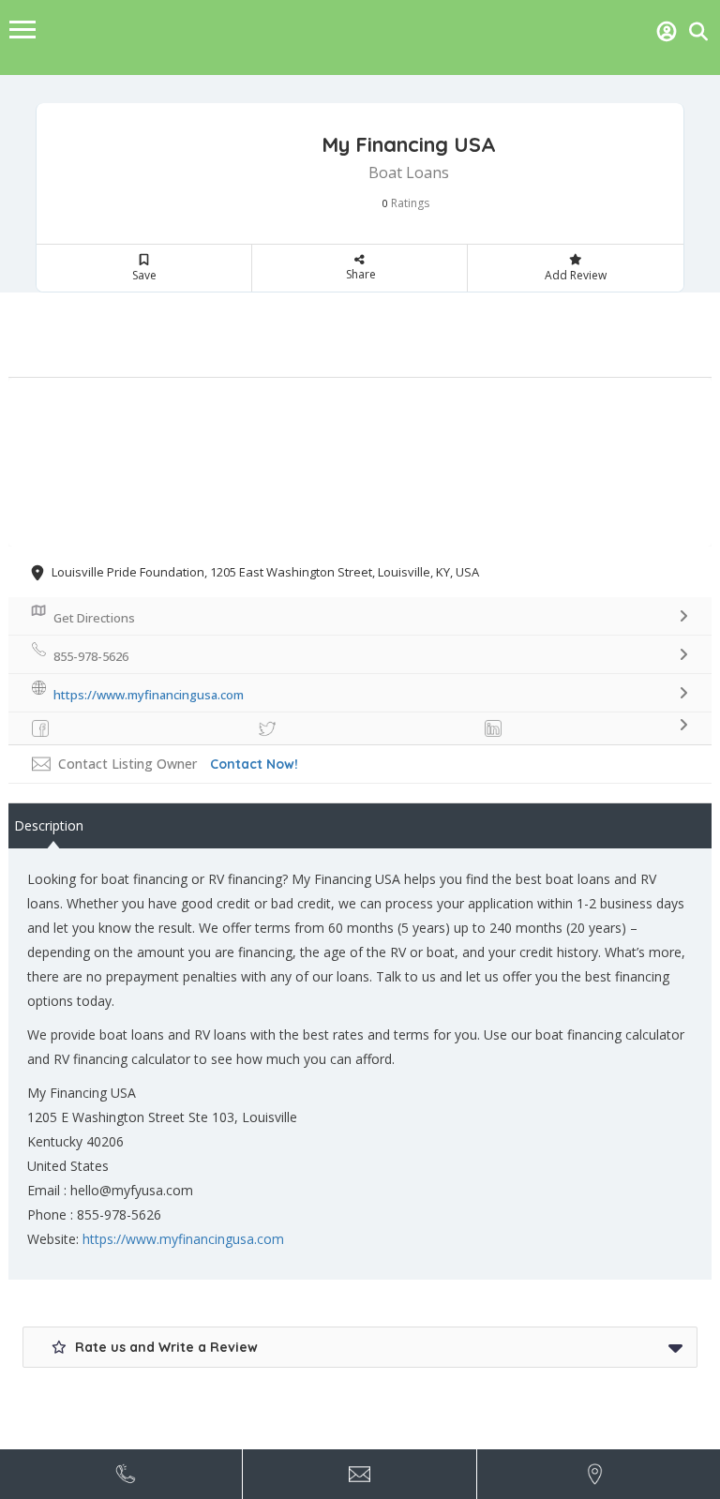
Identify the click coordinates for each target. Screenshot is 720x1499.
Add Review (576, 275)
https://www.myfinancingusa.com (183, 1239)
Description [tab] (48, 825)
